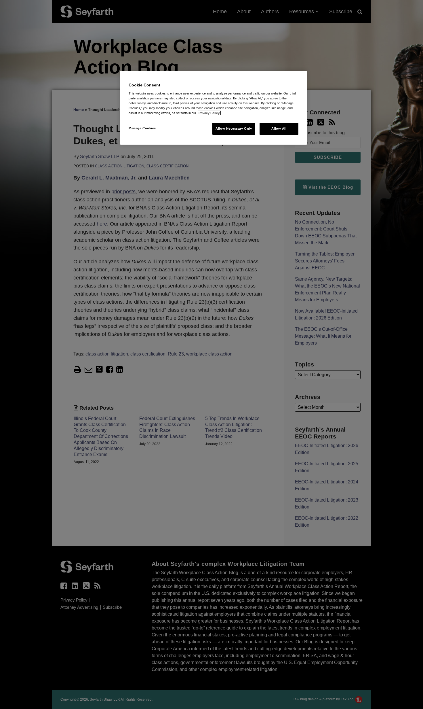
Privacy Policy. (209, 113)
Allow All (278, 128)
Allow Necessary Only (234, 128)
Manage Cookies (142, 128)
